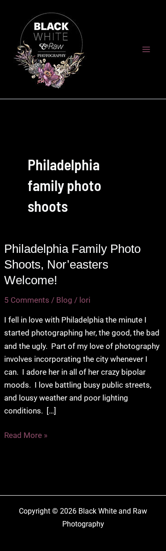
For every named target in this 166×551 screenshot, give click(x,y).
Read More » (25, 436)
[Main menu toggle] (146, 49)
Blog (64, 300)
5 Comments (26, 300)
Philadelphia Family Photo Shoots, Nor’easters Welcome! (72, 264)
